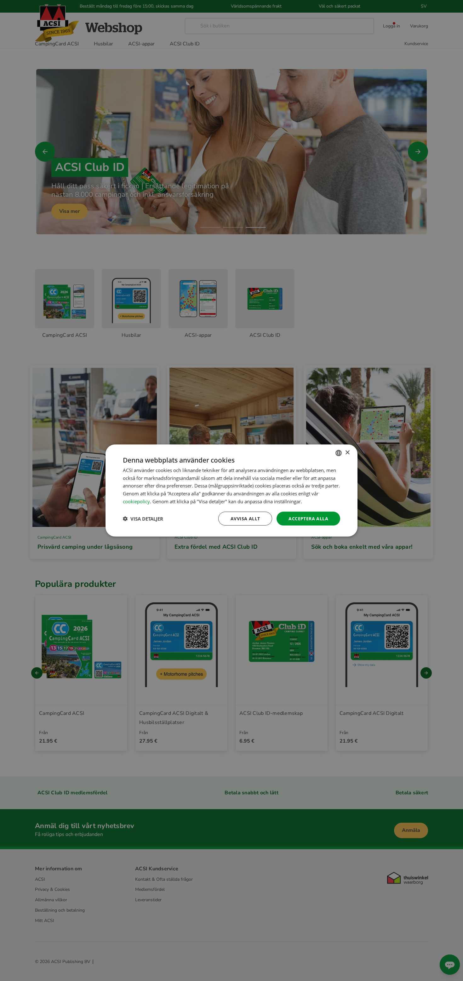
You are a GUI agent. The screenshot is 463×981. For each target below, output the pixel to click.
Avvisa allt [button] (245, 518)
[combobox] (338, 453)
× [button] (347, 452)
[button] (143, 518)
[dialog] (231, 490)
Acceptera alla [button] (308, 518)
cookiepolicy (136, 501)
